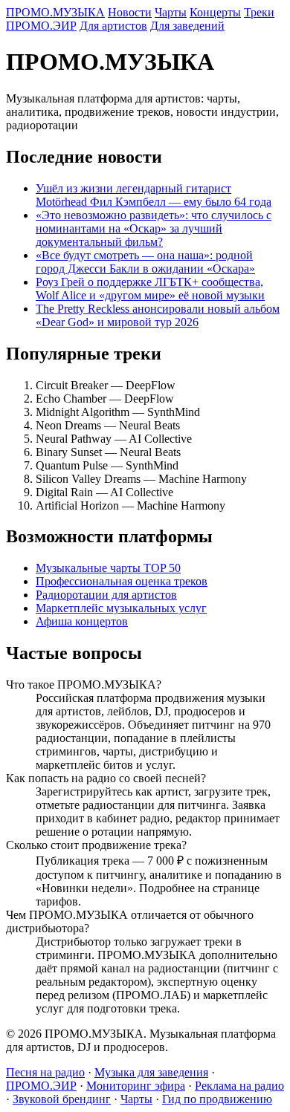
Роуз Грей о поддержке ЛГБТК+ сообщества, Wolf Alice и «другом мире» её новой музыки (150, 289)
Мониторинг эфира (135, 1085)
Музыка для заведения (151, 1072)
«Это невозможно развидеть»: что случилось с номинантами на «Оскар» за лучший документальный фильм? (153, 228)
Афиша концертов (82, 621)
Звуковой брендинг (62, 1099)
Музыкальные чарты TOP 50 (108, 568)
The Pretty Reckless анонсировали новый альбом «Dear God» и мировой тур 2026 (158, 315)
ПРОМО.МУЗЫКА (55, 12)
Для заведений (187, 25)
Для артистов (113, 25)
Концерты (215, 12)
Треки (259, 12)
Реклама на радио (239, 1085)
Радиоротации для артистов (106, 594)
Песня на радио (45, 1072)
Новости (130, 12)
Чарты (171, 12)
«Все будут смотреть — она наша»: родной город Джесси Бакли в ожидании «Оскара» (145, 262)
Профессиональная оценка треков (121, 581)
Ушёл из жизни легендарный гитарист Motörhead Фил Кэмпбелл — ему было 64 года (153, 195)
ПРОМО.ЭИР (41, 25)
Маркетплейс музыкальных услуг (121, 608)
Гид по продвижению (217, 1099)
